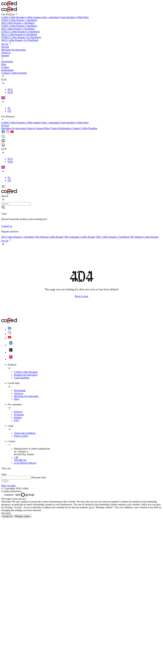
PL (9, 108)
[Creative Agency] (19, 496)
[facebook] (3, 132)
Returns (18, 417)
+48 (20, 458)
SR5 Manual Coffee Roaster (144, 237)
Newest (5, 125)
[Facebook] (9, 329)
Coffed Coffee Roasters (13, 17)
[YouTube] (9, 338)
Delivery (18, 411)
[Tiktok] (11, 352)
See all (5, 44)
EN (9, 111)
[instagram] (8, 132)
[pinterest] (11, 359)
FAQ (16, 420)
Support (40, 128)
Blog (47, 128)
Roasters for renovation (25, 374)
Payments (19, 414)
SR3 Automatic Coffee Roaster (80, 237)
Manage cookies (22, 516)
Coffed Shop (82, 17)
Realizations (65, 128)
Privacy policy (21, 436)
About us (31, 128)
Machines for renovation (13, 128)
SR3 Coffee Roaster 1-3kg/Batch (18, 237)
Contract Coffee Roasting (84, 128)
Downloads (7, 61)
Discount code (38, 477)
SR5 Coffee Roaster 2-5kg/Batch (112, 237)
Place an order (8, 485)
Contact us (7, 226)
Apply (5, 481)
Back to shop (81, 296)
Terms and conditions (24, 433)
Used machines (68, 17)
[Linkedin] (11, 345)
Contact (54, 128)
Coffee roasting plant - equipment (43, 17)
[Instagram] (9, 333)
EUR (10, 92)
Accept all (7, 516)
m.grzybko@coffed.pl (25, 463)
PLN (10, 89)
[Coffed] (9, 11)
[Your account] (3, 141)
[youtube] (12, 132)
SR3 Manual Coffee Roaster (49, 237)
